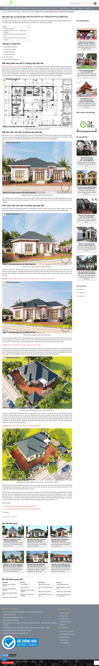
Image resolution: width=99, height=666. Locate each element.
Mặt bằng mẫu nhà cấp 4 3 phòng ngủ (12, 66)
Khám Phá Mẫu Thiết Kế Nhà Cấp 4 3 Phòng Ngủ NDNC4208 (24, 425)
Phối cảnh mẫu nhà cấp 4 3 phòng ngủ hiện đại (15, 38)
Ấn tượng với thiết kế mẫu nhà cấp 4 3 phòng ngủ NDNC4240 (20, 506)
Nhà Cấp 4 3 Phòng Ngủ (27, 11)
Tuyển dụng (21, 661)
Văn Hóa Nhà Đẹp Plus (31, 661)
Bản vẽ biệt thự (24, 584)
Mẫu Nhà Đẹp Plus (25, 8)
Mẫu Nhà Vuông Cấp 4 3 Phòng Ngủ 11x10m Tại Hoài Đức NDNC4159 (36, 540)
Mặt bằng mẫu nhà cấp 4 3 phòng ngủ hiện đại (15, 31)
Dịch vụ (74, 8)
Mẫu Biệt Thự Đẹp (37, 8)
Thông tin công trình (9, 28)
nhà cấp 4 (11, 135)
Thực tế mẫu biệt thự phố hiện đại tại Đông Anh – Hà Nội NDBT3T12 (87, 159)
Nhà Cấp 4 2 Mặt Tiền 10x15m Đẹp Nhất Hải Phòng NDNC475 (86, 272)
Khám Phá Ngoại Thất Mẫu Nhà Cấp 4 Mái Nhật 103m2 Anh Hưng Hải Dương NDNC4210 (31, 278)
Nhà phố (47, 8)
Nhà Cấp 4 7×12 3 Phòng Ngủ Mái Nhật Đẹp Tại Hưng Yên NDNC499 (13, 565)
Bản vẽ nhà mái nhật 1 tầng (10, 597)
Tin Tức (80, 8)
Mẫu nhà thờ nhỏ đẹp (44, 584)
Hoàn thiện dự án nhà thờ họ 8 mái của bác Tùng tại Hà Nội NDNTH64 (86, 100)
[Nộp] (95, 3)
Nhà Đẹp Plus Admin (19, 18)
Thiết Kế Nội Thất (64, 8)
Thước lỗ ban (80, 289)
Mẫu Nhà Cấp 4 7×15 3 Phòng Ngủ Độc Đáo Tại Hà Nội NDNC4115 (59, 540)
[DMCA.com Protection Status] (9, 655)
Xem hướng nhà (81, 296)
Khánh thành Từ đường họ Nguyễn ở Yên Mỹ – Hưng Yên (86, 42)
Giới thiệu (5, 8)
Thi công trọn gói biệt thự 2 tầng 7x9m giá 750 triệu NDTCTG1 (86, 187)
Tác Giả (15, 661)
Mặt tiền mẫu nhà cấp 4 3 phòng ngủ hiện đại (15, 35)
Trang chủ (4, 11)
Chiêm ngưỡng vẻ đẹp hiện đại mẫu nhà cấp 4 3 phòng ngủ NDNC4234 (22, 509)
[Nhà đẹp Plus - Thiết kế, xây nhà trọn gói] (21, 3)
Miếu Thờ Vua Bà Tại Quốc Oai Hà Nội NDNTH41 (86, 71)
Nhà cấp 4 (54, 8)
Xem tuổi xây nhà (81, 292)
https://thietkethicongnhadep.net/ (18, 633)
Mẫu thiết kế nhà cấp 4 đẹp (14, 11)
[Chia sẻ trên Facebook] (3, 517)
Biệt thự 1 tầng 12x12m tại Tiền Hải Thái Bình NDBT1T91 (86, 244)
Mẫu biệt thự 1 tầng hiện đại (64, 591)
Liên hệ (87, 8)
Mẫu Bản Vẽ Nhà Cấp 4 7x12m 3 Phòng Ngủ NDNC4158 (12, 540)
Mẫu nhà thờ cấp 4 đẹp (44, 591)
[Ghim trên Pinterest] (8, 517)
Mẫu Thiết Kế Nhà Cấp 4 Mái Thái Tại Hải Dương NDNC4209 (24, 345)
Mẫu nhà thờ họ (14, 8)
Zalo (4, 659)
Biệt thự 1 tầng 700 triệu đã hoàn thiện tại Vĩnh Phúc (87, 216)
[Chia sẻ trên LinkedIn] (14, 517)
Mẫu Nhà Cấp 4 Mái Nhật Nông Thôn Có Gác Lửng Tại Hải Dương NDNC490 (36, 565)
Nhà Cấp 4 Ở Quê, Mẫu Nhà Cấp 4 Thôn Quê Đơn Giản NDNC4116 (60, 565)
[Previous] (80, 125)
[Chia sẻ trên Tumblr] (16, 517)
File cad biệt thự (25, 587)
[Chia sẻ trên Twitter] (6, 517)
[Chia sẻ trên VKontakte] (11, 517)
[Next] (92, 125)
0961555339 (8, 662)
